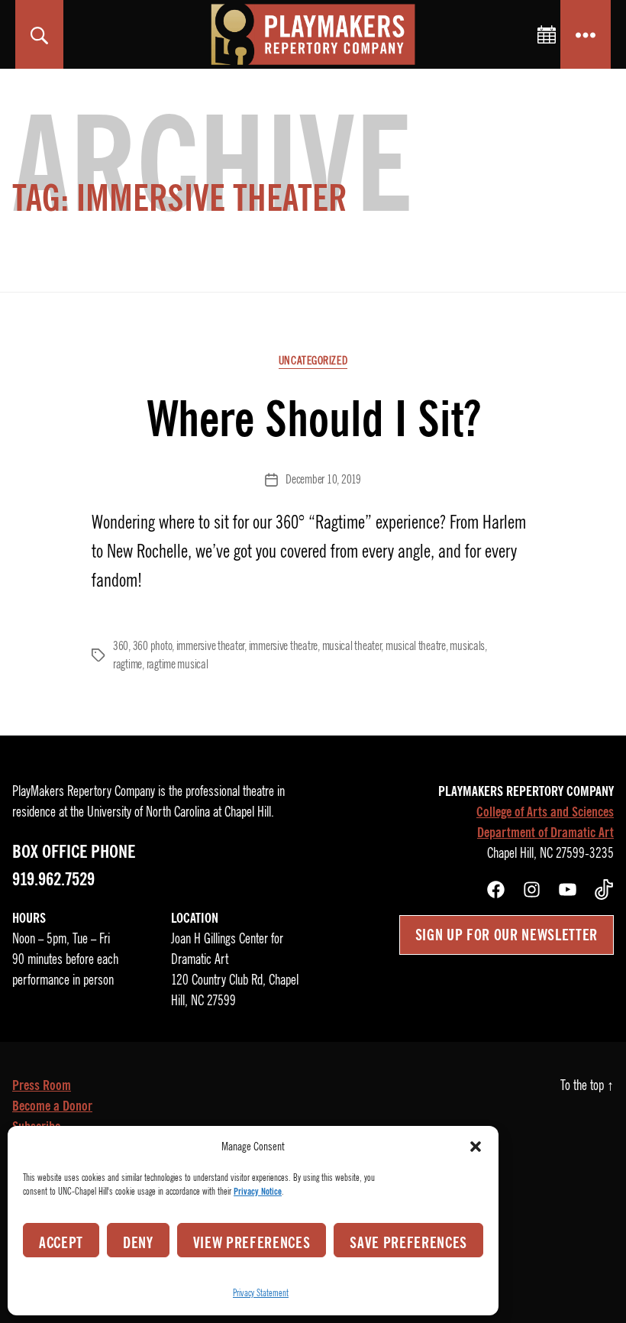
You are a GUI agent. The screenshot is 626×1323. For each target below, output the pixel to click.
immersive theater (210, 646)
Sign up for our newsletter (506, 935)
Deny (138, 1243)
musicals (467, 646)
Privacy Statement (261, 1293)
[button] (475, 1146)
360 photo (153, 646)
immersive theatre (283, 646)
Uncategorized (313, 360)
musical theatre (416, 646)
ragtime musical (177, 664)
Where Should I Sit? (313, 419)
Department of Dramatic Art (545, 832)
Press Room (41, 1085)
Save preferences (408, 1243)
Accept (61, 1243)
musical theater (352, 646)
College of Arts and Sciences (545, 812)
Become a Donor (52, 1106)
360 (120, 646)
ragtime (127, 664)
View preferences (252, 1243)
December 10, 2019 (323, 479)
